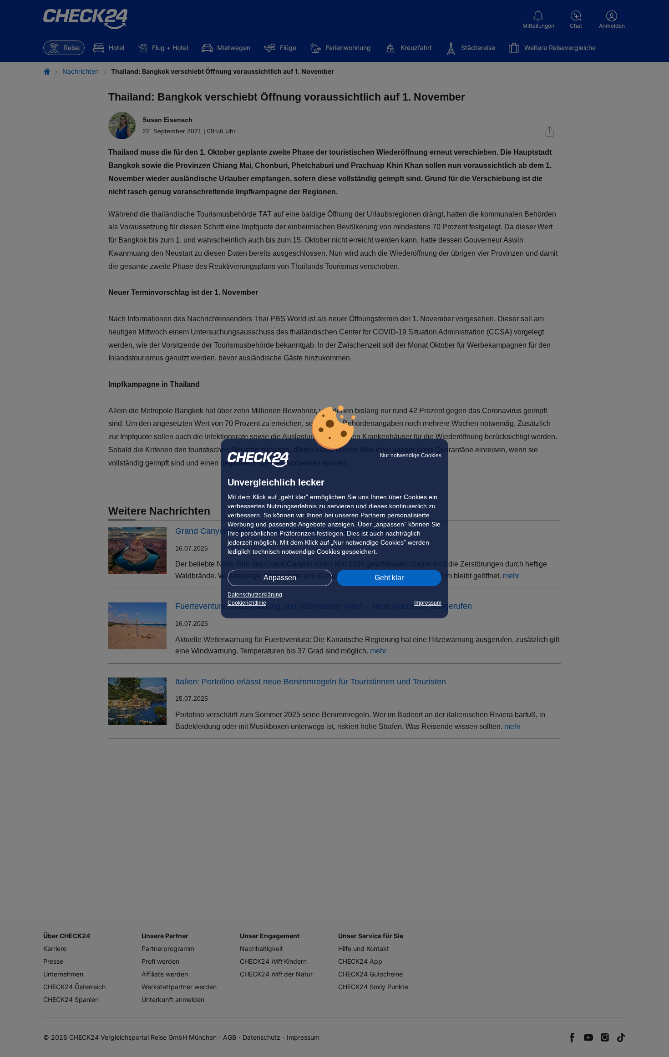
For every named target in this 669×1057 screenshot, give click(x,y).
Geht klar (389, 578)
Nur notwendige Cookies (410, 455)
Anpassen (280, 578)
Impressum (427, 603)
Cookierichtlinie (247, 603)
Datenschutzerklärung (255, 595)
